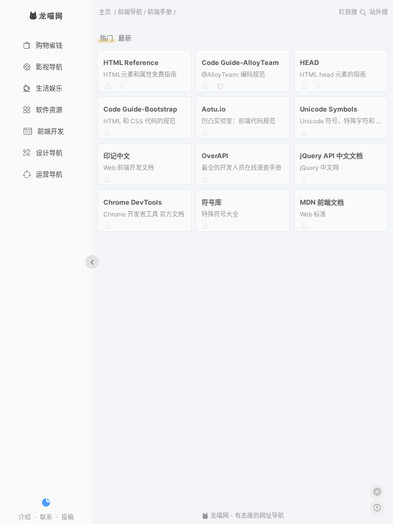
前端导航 (130, 12)
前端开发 (50, 131)
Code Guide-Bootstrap (140, 109)
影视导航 (49, 66)
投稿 (67, 517)
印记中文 (116, 155)
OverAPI (215, 155)
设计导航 (49, 152)
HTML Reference (131, 62)
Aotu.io (214, 109)
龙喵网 (219, 515)
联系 (46, 517)
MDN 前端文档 (322, 202)
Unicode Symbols (328, 109)
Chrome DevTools (132, 202)
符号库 (212, 202)
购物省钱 (49, 45)
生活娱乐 (49, 88)
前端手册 (159, 12)
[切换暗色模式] (46, 502)
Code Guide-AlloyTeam (240, 62)
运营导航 (49, 174)
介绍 (24, 517)
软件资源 (49, 109)
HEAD (309, 62)
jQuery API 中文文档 (331, 155)
